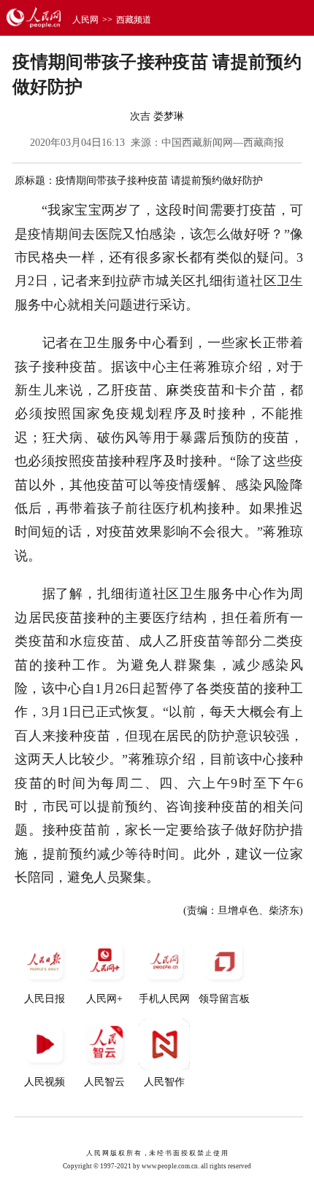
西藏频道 (133, 20)
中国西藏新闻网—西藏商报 (222, 142)
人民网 (85, 20)
